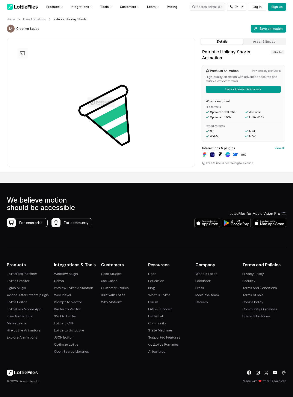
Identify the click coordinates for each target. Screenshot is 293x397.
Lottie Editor (17, 302)
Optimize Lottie (66, 344)
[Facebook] (249, 372)
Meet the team (207, 295)
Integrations (80, 7)
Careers (201, 302)
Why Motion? (111, 302)
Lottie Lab (156, 316)
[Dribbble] (283, 372)
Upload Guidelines (256, 316)
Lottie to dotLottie (69, 330)
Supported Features (164, 337)
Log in (257, 7)
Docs (152, 274)
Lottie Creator (18, 281)
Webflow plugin (66, 274)
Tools (104, 7)
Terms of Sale (252, 295)
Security (248, 281)
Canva (59, 281)
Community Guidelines (259, 309)
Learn (151, 7)
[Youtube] (275, 372)
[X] (266, 372)
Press (199, 288)
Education (156, 281)
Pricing (172, 7)
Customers (128, 7)
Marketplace (16, 323)
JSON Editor (63, 337)
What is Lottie (159, 295)
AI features (156, 351)
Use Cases (109, 281)
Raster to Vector (67, 309)
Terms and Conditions (259, 288)
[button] (11, 29)
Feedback (203, 281)
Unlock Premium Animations (243, 89)
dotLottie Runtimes (163, 344)
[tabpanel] (243, 109)
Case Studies (111, 274)
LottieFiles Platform (22, 274)
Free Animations (19, 316)
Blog (151, 288)
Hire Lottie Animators (23, 330)
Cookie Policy (252, 302)
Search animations (209, 7)
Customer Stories (115, 288)
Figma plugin (16, 288)
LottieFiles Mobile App (24, 309)
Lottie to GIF (64, 323)
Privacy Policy (253, 274)
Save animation (271, 28)
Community (157, 323)
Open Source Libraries (71, 351)
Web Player (62, 295)
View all (279, 148)
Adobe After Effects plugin (28, 295)
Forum (153, 302)
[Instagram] (257, 372)
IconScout (274, 70)
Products (53, 7)
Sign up (277, 7)
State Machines (160, 330)
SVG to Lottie (65, 316)
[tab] (222, 42)
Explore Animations (22, 337)
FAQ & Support (160, 309)
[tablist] (243, 41)
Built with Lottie (113, 295)
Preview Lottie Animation (73, 288)
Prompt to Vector (68, 302)
